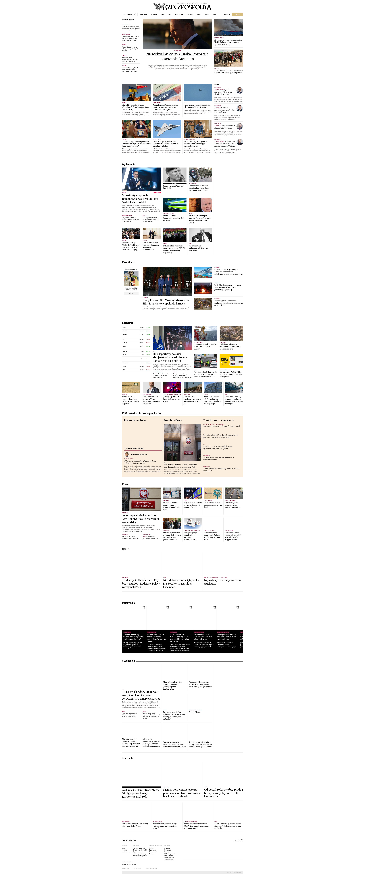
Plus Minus (190, 14)
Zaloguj (237, 14)
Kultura (199, 14)
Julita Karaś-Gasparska (139, 457)
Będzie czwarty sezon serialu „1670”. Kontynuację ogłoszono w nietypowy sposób (197, 861)
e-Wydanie (227, 14)
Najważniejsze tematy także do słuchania (222, 617)
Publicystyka (179, 14)
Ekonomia (154, 14)
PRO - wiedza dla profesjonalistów (141, 416)
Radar (207, 14)
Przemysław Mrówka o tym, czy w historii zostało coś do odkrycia (235, 671)
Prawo (163, 14)
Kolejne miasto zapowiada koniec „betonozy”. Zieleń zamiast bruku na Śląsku (227, 861)
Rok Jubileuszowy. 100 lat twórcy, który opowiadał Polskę (135, 860)
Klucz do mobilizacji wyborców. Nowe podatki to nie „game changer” (133, 671)
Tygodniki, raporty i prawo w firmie (218, 423)
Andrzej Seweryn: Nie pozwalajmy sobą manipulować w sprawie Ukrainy (158, 673)
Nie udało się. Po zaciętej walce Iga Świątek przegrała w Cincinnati (181, 619)
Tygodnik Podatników (133, 451)
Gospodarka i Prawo (173, 423)
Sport (214, 14)
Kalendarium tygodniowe (135, 423)
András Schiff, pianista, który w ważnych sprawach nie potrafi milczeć (165, 861)
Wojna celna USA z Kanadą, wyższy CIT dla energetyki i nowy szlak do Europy (184, 673)
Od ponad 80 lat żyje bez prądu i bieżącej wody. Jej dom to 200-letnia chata (223, 828)
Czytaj (131, 293)
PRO (170, 14)
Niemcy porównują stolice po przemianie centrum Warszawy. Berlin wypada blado (181, 828)
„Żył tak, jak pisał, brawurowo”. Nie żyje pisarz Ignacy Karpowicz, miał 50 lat (140, 828)
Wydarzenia (143, 14)
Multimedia (128, 638)
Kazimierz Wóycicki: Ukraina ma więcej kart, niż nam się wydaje (209, 671)
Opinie (216, 84)
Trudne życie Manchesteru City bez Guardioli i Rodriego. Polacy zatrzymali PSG (141, 619)
